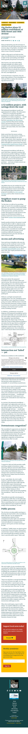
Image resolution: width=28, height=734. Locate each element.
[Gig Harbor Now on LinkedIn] (17, 691)
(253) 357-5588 (14, 717)
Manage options (14, 373)
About (14, 707)
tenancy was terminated (16, 217)
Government (20, 22)
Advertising (14, 708)
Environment (12, 22)
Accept (14, 369)
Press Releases (14, 710)
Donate (9, 638)
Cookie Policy (10, 375)
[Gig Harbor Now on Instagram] (9, 691)
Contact (14, 712)
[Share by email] (17, 40)
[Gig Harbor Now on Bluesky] (15, 691)
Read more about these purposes (16, 366)
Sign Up (7, 666)
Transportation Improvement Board (11, 144)
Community (5, 22)
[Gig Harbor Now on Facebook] (7, 691)
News (14, 701)
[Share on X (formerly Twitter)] (15, 40)
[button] (26, 358)
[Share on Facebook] (11, 40)
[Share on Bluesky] (13, 40)
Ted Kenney (5, 38)
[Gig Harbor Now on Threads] (12, 691)
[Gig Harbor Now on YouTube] (20, 691)
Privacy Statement (16, 375)
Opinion (14, 703)
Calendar (14, 705)
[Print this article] (19, 40)
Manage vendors (6, 366)
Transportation (6, 25)
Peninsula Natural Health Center (10, 249)
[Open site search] (20, 3)
